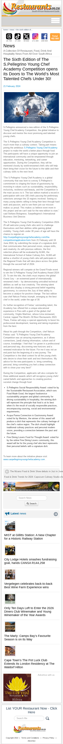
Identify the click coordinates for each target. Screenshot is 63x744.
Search (32, 503)
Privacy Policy (48, 738)
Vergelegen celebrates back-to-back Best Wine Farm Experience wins (28, 585)
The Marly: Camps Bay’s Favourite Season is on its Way (27, 637)
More (56, 514)
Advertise (31, 741)
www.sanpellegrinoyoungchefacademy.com (24, 459)
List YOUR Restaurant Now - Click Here (31, 710)
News (12, 30)
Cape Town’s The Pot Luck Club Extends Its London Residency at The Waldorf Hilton (29, 664)
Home (5, 30)
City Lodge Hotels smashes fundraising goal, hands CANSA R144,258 (30, 561)
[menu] (55, 20)
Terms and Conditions (30, 738)
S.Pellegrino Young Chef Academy (40, 147)
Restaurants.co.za (32, 729)
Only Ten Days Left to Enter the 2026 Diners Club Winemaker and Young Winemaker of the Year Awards (29, 611)
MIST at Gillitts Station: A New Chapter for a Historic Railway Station (30, 536)
